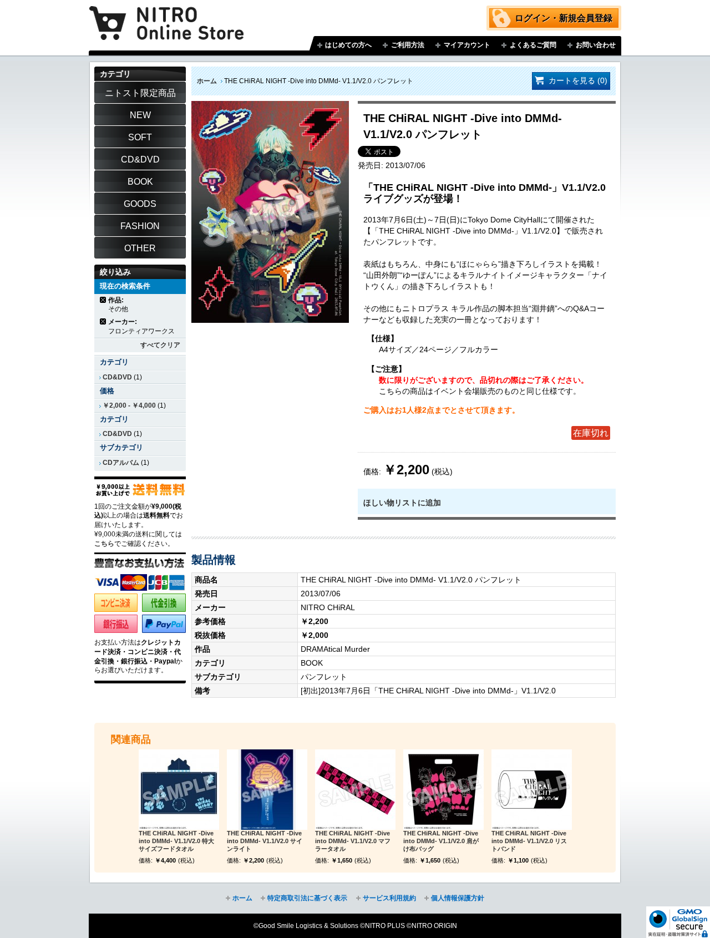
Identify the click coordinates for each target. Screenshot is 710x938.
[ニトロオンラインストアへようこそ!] (166, 15)
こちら (104, 543)
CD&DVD (117, 377)
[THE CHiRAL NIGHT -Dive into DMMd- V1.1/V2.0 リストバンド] (531, 789)
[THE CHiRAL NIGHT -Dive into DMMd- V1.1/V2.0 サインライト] (267, 789)
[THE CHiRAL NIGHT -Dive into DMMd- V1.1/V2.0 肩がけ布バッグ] (443, 789)
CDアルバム (121, 463)
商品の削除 (103, 300)
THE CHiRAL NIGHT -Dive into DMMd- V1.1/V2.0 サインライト (264, 841)
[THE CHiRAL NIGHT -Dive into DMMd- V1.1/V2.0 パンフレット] (270, 106)
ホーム (207, 81)
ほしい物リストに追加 (402, 502)
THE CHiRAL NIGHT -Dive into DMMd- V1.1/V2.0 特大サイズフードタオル (176, 841)
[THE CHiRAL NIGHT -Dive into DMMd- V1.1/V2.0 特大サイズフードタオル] (179, 789)
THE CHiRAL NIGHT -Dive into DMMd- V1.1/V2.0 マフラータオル (352, 841)
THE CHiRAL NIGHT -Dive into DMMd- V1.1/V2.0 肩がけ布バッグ (441, 841)
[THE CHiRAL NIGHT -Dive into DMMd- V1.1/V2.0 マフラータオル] (355, 789)
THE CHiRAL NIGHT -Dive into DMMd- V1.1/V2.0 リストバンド (529, 841)
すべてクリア (160, 345)
